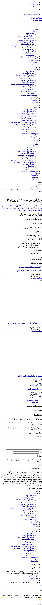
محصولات (35, 31)
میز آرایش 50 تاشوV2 (33, 389)
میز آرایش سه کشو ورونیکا (28, 210)
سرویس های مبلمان (27, 44)
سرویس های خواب (28, 34)
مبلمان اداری (30, 55)
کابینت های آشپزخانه (27, 53)
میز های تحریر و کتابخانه (26, 42)
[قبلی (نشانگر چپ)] (41, 604)
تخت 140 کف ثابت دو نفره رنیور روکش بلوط (25, 323)
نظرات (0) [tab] (35, 402)
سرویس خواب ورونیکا (18, 189)
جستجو (39, 182)
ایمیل (40, 456)
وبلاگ (36, 58)
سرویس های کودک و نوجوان (25, 36)
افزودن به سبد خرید (35, 259)
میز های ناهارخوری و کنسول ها (24, 47)
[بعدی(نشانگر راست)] (39, 604)
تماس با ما (34, 60)
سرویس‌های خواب (32, 189)
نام (40, 452)
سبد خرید (35, 64)
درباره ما (35, 62)
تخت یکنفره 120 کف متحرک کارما (29, 270)
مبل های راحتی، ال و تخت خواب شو (22, 45)
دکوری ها (31, 51)
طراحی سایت (17, 597)
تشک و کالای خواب (28, 38)
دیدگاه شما (38, 436)
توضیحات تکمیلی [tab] (32, 400)
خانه (36, 29)
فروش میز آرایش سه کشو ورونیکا (31, 208)
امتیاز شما (38, 433)
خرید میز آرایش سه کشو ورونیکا (12, 206)
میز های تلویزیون (28, 49)
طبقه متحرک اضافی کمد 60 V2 (30, 376)
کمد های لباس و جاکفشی (26, 40)
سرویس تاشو (30, 33)
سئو (9, 597)
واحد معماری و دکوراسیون (29, 56)
